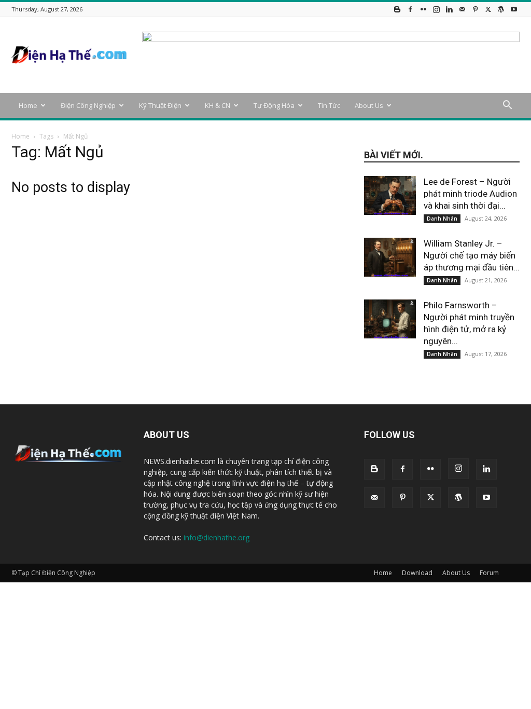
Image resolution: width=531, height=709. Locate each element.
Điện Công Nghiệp (88, 105)
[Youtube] (514, 9)
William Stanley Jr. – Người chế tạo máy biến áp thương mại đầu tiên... (472, 255)
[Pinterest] (475, 9)
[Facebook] (410, 9)
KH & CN (217, 105)
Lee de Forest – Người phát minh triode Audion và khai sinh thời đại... (470, 193)
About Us (369, 105)
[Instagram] (436, 9)
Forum (489, 572)
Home (28, 105)
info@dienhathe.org (216, 537)
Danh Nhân (442, 218)
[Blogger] (397, 9)
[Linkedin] (449, 9)
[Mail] (462, 9)
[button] (507, 106)
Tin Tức (329, 105)
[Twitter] (488, 9)
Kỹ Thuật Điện (160, 105)
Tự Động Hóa (274, 105)
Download (417, 572)
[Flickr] (423, 9)
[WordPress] (501, 9)
